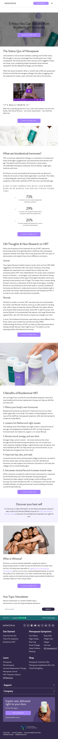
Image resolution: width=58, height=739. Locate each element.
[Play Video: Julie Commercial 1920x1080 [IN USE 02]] (29, 91)
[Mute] (37, 100)
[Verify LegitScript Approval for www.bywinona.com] (23, 727)
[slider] (27, 100)
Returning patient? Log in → (12, 717)
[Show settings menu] (40, 100)
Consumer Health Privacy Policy (32, 732)
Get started (41, 3)
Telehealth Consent (8, 734)
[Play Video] (14, 100)
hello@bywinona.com (21, 734)
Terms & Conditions (17, 732)
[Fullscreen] (43, 100)
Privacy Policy (6, 732)
